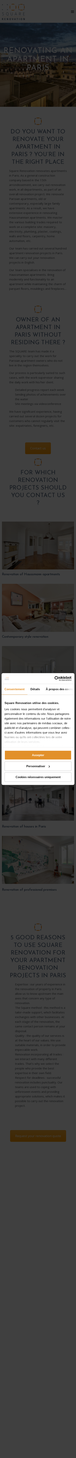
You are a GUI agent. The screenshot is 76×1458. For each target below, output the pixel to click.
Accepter (38, 755)
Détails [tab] (35, 689)
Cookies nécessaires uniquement (38, 777)
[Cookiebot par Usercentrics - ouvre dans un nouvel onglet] (55, 678)
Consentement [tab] (14, 689)
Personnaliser (35, 766)
